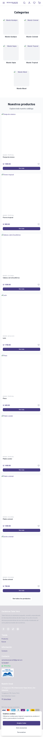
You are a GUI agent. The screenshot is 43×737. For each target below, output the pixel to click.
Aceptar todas (21, 723)
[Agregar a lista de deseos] (38, 164)
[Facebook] (3, 629)
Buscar (4, 642)
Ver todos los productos (21, 599)
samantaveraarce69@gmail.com (12, 660)
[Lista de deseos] (34, 3)
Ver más (21, 168)
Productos (5, 639)
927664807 (5, 663)
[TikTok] (13, 629)
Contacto (4, 651)
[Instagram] (8, 629)
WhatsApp (7, 666)
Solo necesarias (21, 728)
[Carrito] (39, 3)
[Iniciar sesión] (29, 3)
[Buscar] (24, 3)
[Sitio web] (18, 629)
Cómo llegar (7, 699)
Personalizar (21, 732)
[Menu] (4, 3)
